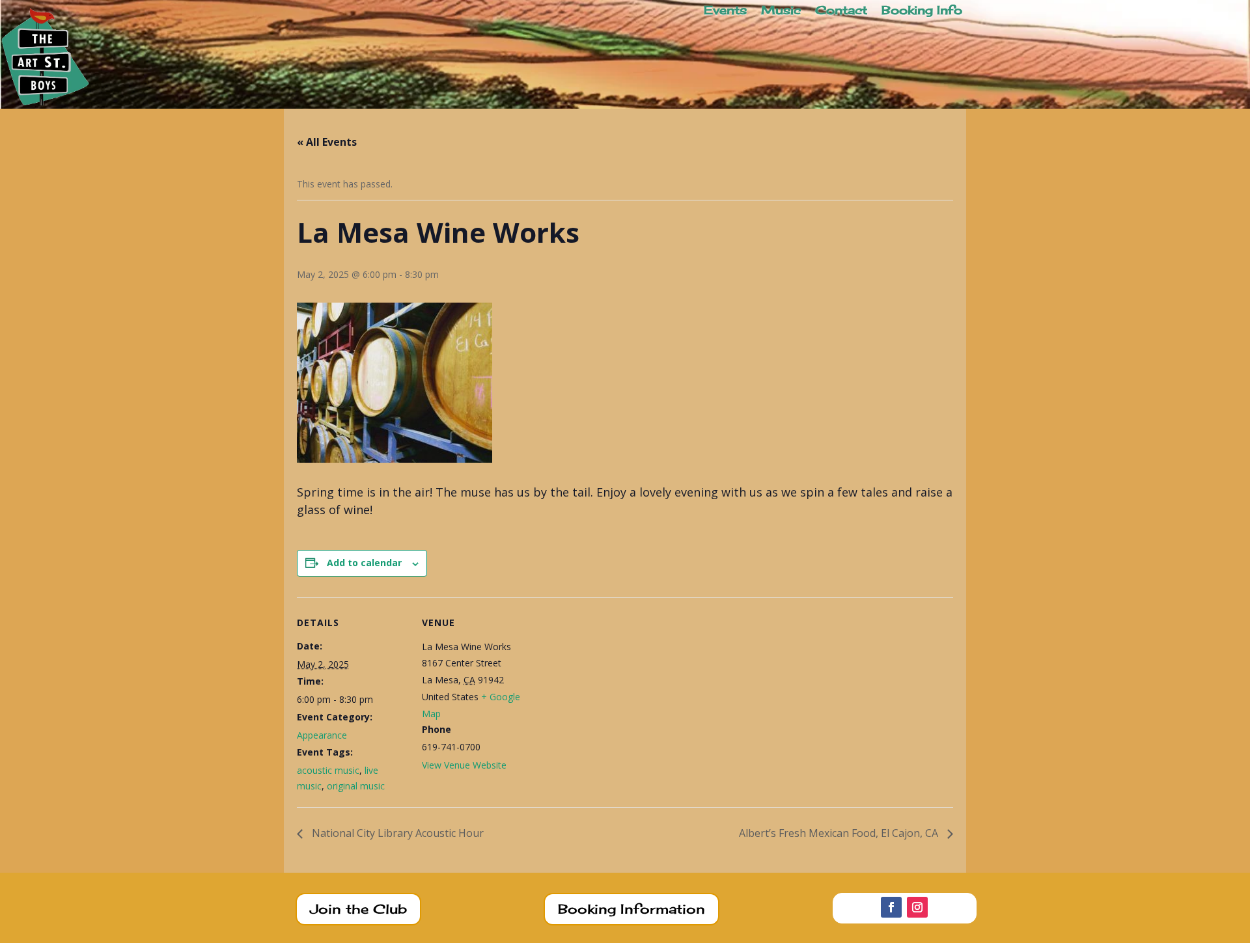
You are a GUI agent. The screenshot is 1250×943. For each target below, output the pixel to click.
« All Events (327, 142)
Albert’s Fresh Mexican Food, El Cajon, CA (840, 833)
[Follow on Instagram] (917, 907)
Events (725, 11)
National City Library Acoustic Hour (396, 833)
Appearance (322, 735)
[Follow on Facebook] (891, 907)
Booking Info (922, 11)
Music (781, 11)
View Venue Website (464, 765)
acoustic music (328, 770)
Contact (841, 11)
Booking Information (631, 909)
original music (356, 786)
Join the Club (358, 909)
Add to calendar (364, 562)
